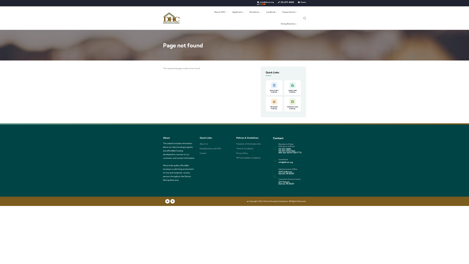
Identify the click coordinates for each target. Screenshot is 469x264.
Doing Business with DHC (210, 148)
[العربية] (260, 4)
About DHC (219, 12)
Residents (254, 12)
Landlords (271, 12)
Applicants (237, 12)
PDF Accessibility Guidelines (248, 158)
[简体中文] (262, 4)
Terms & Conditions (244, 148)
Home (303, 2)
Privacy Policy (242, 153)
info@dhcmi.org (267, 2)
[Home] (171, 18)
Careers (203, 153)
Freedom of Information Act (248, 144)
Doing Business (288, 24)
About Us (204, 144)
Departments (289, 12)
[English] (258, 4)
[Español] (264, 4)
